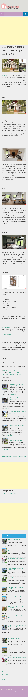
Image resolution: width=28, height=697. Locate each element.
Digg (19, 374)
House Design (12, 370)
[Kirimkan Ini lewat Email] (3, 377)
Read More (13, 394)
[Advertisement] (14, 31)
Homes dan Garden (20, 693)
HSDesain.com (6, 75)
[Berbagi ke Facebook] (8, 377)
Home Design (6, 370)
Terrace (14, 493)
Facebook (12, 373)
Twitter (20, 373)
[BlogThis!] (5, 377)
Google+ (6, 374)
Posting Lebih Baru (7, 456)
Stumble (13, 374)
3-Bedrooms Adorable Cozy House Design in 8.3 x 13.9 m (13, 50)
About (3, 679)
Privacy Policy (5, 674)
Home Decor (7, 493)
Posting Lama (22, 456)
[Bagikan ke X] (6, 377)
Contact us (4, 676)
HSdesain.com (6, 327)
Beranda (15, 456)
